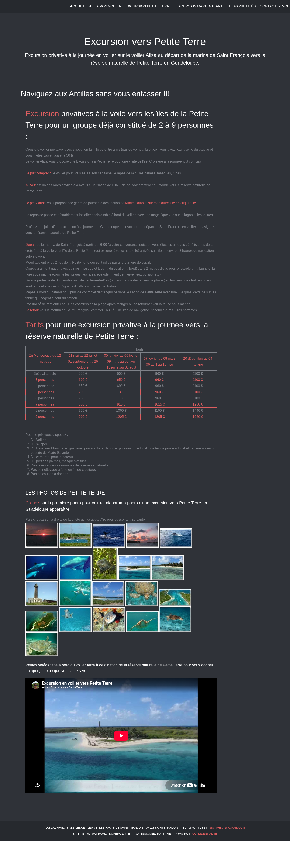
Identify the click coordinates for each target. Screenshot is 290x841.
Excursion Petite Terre (148, 6)
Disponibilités (242, 6)
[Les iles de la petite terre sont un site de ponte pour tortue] (142, 629)
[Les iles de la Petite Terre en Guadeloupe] (41, 629)
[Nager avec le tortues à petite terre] (41, 653)
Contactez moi (274, 6)
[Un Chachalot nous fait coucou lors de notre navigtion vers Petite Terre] (109, 544)
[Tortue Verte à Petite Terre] (141, 603)
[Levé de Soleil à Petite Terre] (41, 544)
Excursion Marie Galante (200, 6)
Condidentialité (204, 833)
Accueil (77, 6)
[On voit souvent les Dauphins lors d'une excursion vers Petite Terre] (176, 544)
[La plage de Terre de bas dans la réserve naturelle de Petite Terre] (167, 577)
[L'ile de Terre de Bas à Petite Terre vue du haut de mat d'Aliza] (134, 577)
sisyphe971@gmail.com (227, 827)
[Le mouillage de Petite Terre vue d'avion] (175, 603)
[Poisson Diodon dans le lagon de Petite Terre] (109, 629)
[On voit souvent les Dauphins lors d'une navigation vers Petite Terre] (41, 577)
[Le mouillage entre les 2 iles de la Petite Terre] (108, 603)
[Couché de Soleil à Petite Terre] (142, 544)
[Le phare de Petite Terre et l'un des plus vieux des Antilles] (41, 603)
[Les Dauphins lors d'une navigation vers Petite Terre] (75, 577)
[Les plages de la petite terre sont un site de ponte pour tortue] (175, 629)
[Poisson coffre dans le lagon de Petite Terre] (75, 629)
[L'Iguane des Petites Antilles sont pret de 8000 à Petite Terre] (105, 577)
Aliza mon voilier (105, 6)
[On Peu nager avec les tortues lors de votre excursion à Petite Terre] (75, 603)
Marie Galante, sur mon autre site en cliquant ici (161, 203)
